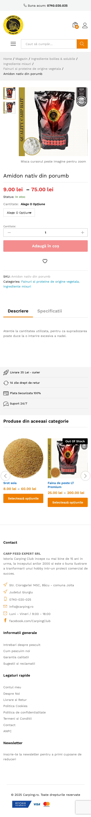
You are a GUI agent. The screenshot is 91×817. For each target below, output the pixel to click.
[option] (23, 474)
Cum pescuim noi (16, 651)
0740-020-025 (20, 599)
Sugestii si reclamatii (19, 663)
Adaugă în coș (45, 246)
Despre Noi (11, 693)
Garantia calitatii (16, 657)
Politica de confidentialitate (24, 712)
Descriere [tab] (18, 311)
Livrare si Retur (15, 700)
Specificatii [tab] (49, 311)
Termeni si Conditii (17, 718)
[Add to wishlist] (45, 261)
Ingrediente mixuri (17, 286)
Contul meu (12, 687)
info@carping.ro (21, 606)
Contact (9, 725)
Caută (82, 44)
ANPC (7, 731)
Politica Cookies (15, 706)
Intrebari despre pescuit (21, 645)
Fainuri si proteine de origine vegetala (50, 281)
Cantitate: (24, 204)
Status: (8, 197)
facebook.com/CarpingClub (30, 621)
